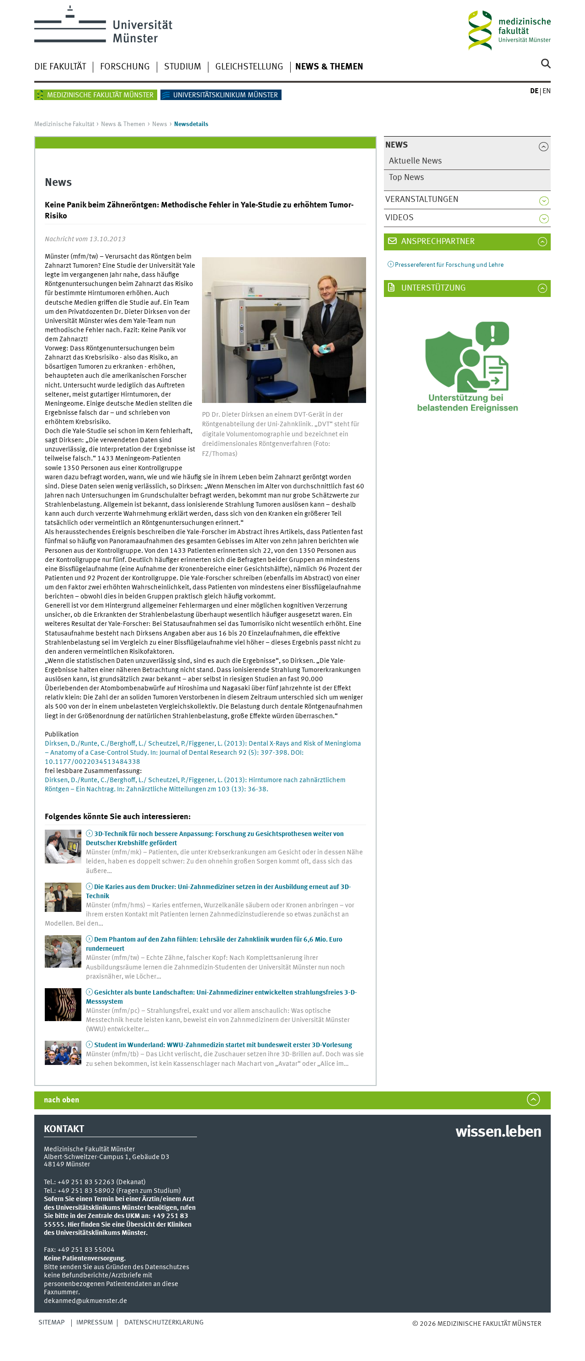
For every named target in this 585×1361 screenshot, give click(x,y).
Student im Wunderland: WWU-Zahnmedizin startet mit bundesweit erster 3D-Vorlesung (223, 1045)
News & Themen (329, 67)
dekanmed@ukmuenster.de (85, 1301)
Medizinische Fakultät (64, 124)
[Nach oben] (421, 1333)
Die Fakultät (60, 67)
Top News (406, 178)
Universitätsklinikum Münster (225, 95)
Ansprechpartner (437, 242)
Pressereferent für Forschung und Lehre (449, 265)
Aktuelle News (415, 161)
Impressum (94, 1322)
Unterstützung (432, 288)
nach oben (61, 1100)
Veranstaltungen (421, 200)
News (159, 124)
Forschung (125, 67)
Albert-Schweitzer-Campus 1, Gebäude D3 (107, 1157)
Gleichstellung (249, 67)
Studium (182, 67)
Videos (399, 218)
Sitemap (51, 1322)
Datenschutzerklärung (164, 1322)
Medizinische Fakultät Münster (100, 95)
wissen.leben (498, 1132)
